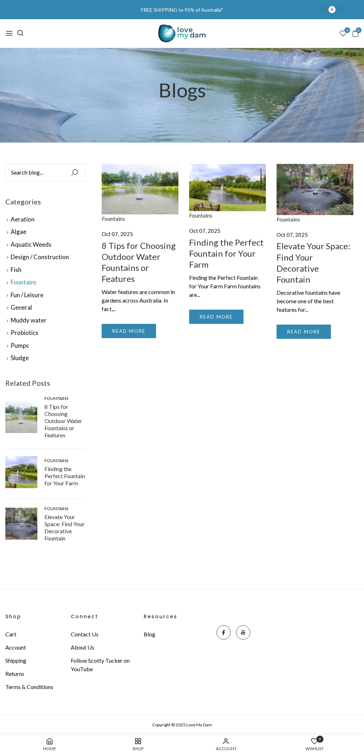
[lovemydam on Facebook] (223, 632)
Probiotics (24, 332)
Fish (16, 269)
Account (15, 647)
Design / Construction (40, 257)
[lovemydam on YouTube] (243, 632)
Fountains (24, 282)
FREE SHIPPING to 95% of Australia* (182, 10)
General (21, 307)
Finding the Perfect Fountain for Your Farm (64, 475)
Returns (14, 673)
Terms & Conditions (29, 686)
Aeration (22, 219)
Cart (10, 634)
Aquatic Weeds (31, 244)
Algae (18, 231)
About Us (82, 647)
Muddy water (29, 320)
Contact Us (84, 634)
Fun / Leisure (27, 295)
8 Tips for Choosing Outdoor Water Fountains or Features (63, 420)
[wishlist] (343, 34)
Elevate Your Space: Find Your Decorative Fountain (64, 527)
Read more (128, 331)
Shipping (15, 660)
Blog (149, 634)
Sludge (20, 358)
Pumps (20, 345)
